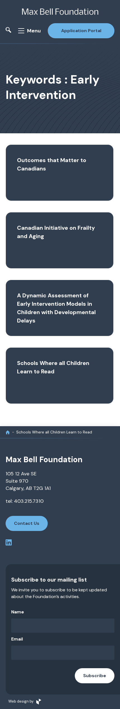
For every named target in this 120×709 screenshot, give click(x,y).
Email (17, 639)
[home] (8, 432)
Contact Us (26, 523)
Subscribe (94, 676)
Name (17, 612)
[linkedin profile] (9, 543)
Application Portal (81, 31)
